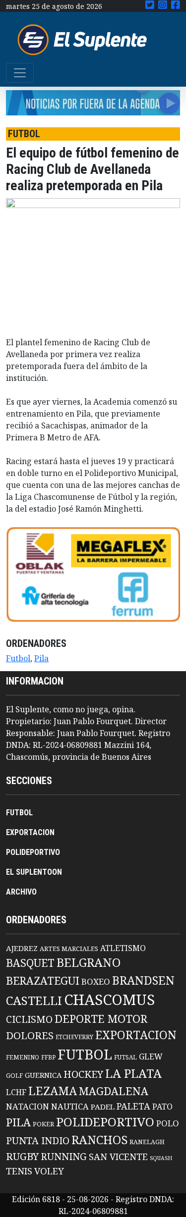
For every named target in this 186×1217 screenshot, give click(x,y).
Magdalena (113, 1091)
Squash (161, 1158)
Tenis (19, 1170)
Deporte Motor (101, 1018)
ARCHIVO (21, 892)
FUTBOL (19, 812)
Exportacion (136, 1035)
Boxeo (95, 981)
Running (64, 1156)
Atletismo (123, 948)
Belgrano (89, 962)
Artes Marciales (69, 948)
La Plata (133, 1073)
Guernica (43, 1075)
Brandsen (143, 980)
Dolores (30, 1035)
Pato (162, 1106)
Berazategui (42, 980)
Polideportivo (105, 1121)
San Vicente (118, 1157)
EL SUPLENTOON (34, 872)
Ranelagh (147, 1142)
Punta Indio (37, 1140)
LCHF (16, 1092)
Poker (43, 1124)
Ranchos (99, 1140)
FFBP (48, 1057)
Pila (41, 658)
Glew (151, 1056)
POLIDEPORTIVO (33, 852)
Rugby (22, 1156)
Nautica (70, 1106)
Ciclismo (29, 1019)
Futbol (18, 658)
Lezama (52, 1091)
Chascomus (109, 999)
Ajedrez (22, 948)
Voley (49, 1170)
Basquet (30, 962)
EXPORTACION (30, 832)
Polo (167, 1123)
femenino (22, 1057)
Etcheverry (74, 1037)
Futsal (125, 1057)
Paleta (133, 1106)
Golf (14, 1075)
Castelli (34, 1000)
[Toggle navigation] (20, 73)
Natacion (27, 1106)
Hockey (83, 1074)
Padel (103, 1106)
